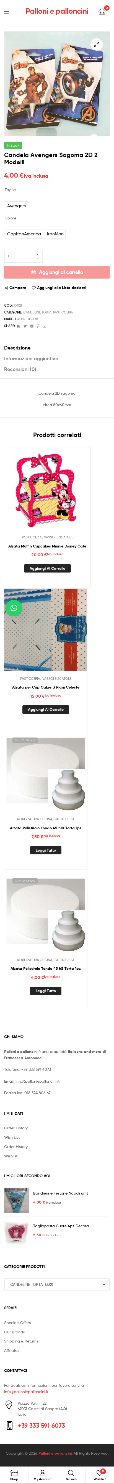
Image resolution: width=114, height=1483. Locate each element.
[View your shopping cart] (102, 11)
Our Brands (14, 1332)
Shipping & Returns (21, 1341)
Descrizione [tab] (17, 348)
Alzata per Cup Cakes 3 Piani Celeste (45, 687)
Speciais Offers (17, 1322)
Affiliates (11, 1350)
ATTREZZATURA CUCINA (34, 819)
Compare (17, 287)
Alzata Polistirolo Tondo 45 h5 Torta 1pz (46, 968)
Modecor (29, 319)
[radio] (16, 206)
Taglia (10, 189)
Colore (10, 218)
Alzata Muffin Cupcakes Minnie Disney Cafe (47, 546)
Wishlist (10, 1156)
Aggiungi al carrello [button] (47, 568)
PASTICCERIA (63, 312)
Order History (16, 1128)
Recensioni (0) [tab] (20, 369)
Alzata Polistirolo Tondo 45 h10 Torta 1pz (46, 828)
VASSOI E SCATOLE (58, 537)
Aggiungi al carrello (61, 272)
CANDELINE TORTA (37, 312)
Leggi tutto (46, 850)
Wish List (12, 1137)
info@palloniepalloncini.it (37, 1081)
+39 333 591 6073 (36, 1069)
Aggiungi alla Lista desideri (61, 287)
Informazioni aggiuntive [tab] (31, 358)
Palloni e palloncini (57, 11)
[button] (96, 44)
